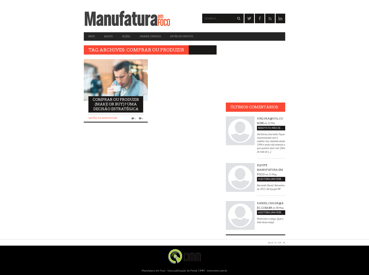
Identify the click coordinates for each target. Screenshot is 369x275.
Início (91, 36)
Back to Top (275, 242)
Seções (126, 36)
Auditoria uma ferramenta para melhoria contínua (271, 179)
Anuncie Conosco (150, 36)
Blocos (108, 36)
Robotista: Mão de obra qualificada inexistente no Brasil (271, 128)
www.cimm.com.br (217, 270)
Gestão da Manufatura (102, 118)
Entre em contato (181, 36)
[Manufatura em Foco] (134, 18)
